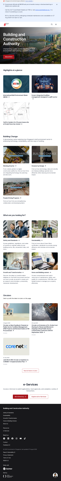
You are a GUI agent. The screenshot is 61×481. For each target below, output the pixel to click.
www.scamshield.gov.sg (42, 10)
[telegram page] (4, 438)
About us (5, 423)
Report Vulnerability (8, 452)
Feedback (6, 445)
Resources (6, 428)
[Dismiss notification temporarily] (57, 4)
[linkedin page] (8, 438)
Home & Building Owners (10, 421)
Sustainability (6, 415)
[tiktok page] (25, 438)
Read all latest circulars (30, 370)
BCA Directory (19, 396)
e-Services (6, 431)
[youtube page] (21, 438)
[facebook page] (12, 438)
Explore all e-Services (39, 396)
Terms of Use (7, 458)
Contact (5, 442)
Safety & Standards (8, 412)
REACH (5, 460)
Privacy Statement (8, 455)
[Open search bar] (52, 24)
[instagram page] (16, 438)
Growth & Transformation (10, 418)
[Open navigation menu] (56, 24)
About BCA (8, 57)
